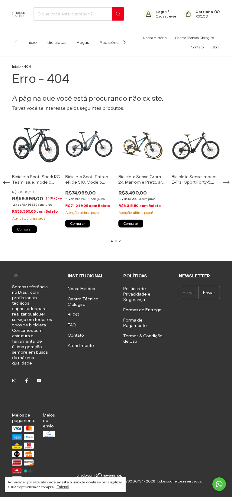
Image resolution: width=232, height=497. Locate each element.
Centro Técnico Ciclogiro (194, 37)
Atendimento (81, 345)
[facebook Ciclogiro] (26, 380)
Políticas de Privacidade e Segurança (136, 294)
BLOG (73, 314)
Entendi (62, 487)
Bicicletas (56, 42)
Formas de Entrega (142, 309)
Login (161, 11)
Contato (197, 47)
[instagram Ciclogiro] (14, 380)
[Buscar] (118, 14)
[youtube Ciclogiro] (39, 380)
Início (32, 42)
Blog (215, 47)
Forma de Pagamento (135, 322)
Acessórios (110, 42)
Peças (83, 42)
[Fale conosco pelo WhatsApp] (219, 484)
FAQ (72, 325)
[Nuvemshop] (99, 476)
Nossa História (155, 37)
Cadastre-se (166, 16)
